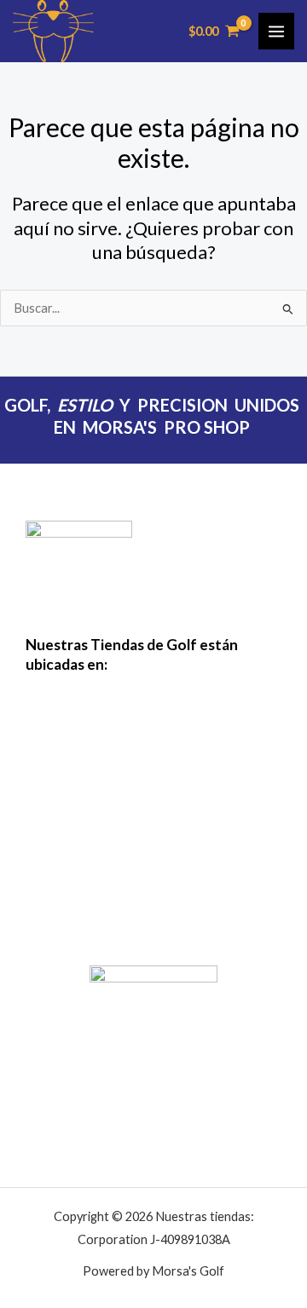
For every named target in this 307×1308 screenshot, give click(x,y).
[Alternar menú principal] (276, 31)
